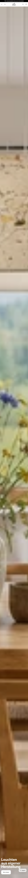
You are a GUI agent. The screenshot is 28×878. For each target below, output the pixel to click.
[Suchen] (5, 4)
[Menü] (1, 4)
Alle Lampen (6, 872)
